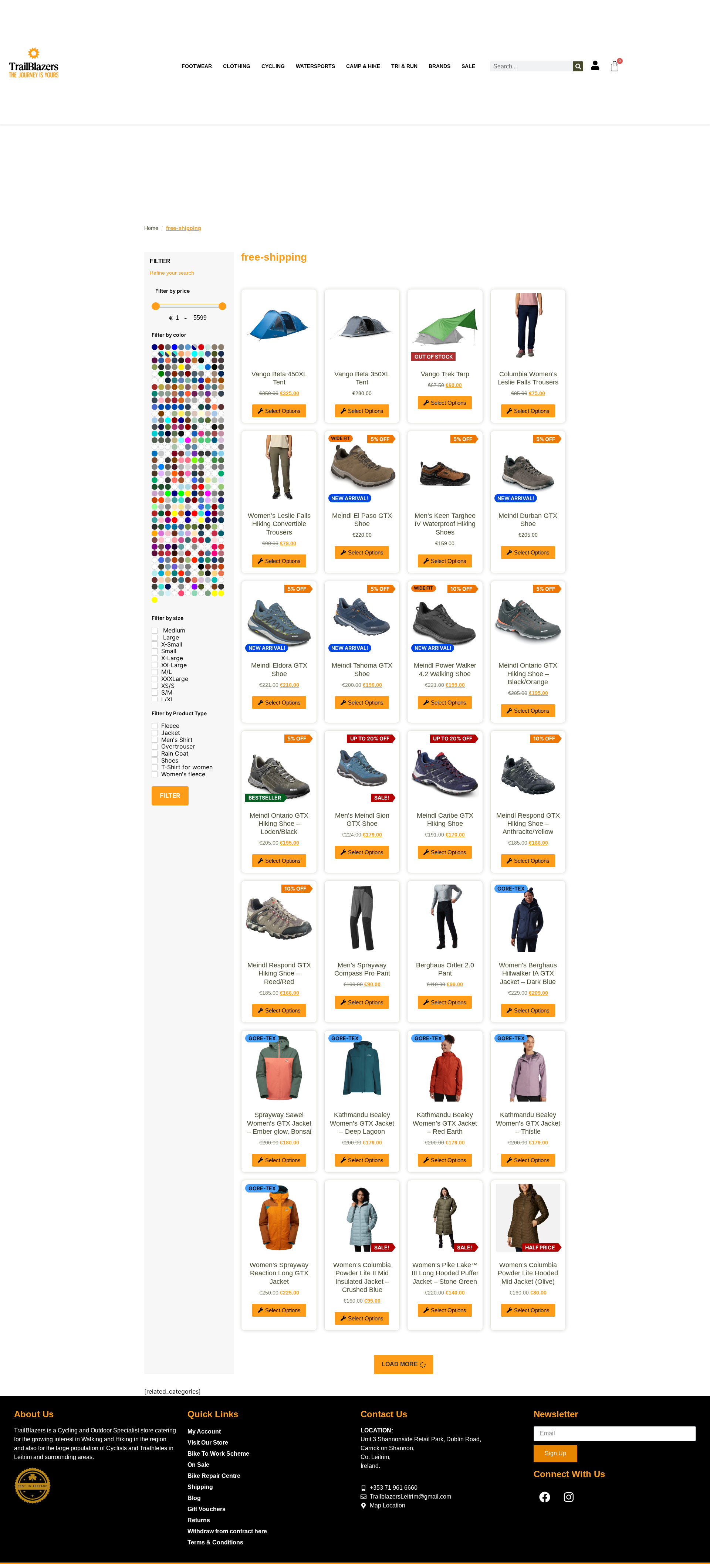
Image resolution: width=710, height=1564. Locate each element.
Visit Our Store (207, 1442)
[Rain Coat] (155, 754)
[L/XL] (155, 700)
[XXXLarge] (155, 679)
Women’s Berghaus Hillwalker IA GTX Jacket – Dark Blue (528, 973)
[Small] (155, 651)
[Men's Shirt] (155, 740)
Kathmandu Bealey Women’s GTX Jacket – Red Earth (445, 1123)
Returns (198, 1520)
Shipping (200, 1487)
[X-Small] (155, 644)
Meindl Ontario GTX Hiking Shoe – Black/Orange (527, 674)
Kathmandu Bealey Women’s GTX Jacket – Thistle (528, 1123)
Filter (170, 795)
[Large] (155, 638)
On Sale (198, 1465)
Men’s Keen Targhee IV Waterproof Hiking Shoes (445, 524)
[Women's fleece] (155, 774)
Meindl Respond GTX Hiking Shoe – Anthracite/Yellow (528, 824)
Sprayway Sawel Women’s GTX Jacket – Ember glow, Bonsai (279, 1123)
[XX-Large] (155, 665)
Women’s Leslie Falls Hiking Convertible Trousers (279, 524)
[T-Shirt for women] (155, 767)
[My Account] (595, 65)
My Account (204, 1431)
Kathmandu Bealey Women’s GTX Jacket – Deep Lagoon (362, 1123)
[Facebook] (545, 1497)
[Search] (578, 66)
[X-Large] (155, 658)
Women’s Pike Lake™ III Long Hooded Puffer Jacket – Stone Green (445, 1273)
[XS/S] (155, 686)
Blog (194, 1498)
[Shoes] (155, 760)
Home (151, 228)
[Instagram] (569, 1497)
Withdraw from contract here (227, 1531)
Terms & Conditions (215, 1542)
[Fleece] (155, 726)
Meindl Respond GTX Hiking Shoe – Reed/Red (279, 973)
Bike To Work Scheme (218, 1454)
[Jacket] (155, 733)
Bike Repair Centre (213, 1476)
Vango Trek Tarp (445, 374)
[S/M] (155, 693)
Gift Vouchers (206, 1509)
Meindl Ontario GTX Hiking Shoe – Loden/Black (279, 824)
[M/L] (155, 672)
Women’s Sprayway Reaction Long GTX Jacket (279, 1273)
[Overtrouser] (155, 747)
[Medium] (155, 631)
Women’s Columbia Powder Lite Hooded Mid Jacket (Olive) (528, 1273)
